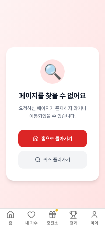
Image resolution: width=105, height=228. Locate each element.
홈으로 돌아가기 (56, 138)
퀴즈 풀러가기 (56, 159)
